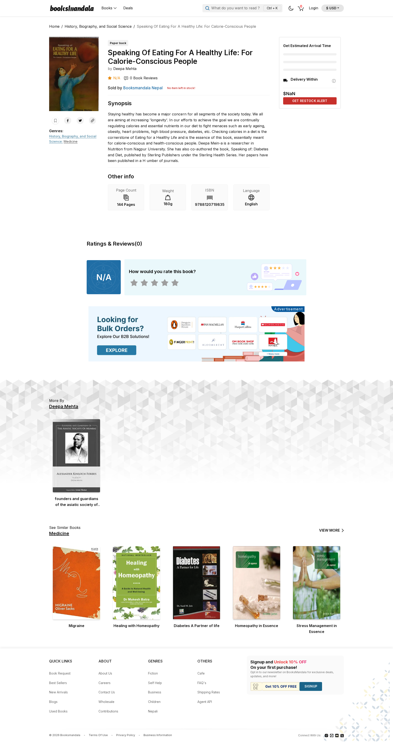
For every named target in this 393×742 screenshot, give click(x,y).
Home (54, 26)
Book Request (60, 673)
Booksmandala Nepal (143, 88)
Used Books (58, 711)
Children (154, 702)
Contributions (108, 711)
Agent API (204, 702)
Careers (104, 683)
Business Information (158, 735)
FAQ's (201, 683)
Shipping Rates (208, 692)
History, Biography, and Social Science (98, 26)
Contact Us (106, 692)
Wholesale (106, 702)
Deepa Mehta (124, 68)
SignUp (311, 686)
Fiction (153, 673)
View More (329, 530)
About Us (105, 673)
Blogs (53, 702)
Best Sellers (58, 683)
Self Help (155, 683)
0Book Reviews (144, 78)
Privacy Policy (125, 735)
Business (154, 692)
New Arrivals (58, 692)
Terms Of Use (98, 735)
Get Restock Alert (310, 101)
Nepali (153, 711)
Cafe (201, 673)
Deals (128, 8)
